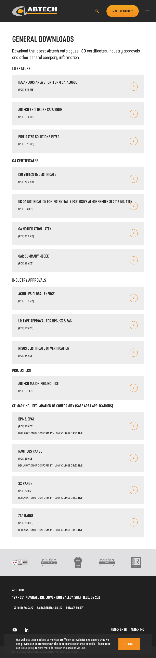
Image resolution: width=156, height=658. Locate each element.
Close (129, 644)
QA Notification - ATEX (34, 228)
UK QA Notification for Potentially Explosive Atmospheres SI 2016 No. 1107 (75, 201)
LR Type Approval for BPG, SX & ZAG (45, 320)
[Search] (97, 11)
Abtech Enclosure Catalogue (40, 109)
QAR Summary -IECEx (33, 256)
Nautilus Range (30, 451)
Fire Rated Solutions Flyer (39, 136)
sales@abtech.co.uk (49, 608)
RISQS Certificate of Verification (43, 348)
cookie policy (27, 647)
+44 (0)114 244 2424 (22, 608)
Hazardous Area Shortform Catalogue (47, 82)
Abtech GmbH (119, 629)
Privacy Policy (74, 608)
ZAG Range (26, 515)
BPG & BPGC (26, 419)
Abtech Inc (137, 629)
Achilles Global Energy (36, 293)
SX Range (25, 483)
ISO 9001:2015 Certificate (37, 174)
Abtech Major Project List (39, 383)
